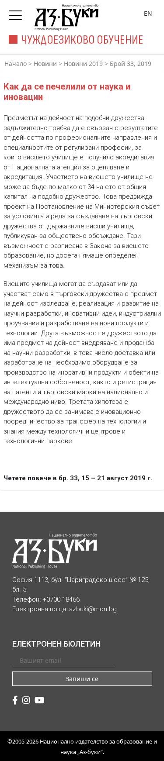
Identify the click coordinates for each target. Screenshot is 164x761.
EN (148, 13)
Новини (45, 63)
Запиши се (82, 679)
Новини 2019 (83, 63)
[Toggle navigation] (17, 12)
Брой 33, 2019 (130, 63)
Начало (15, 63)
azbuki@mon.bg (93, 609)
